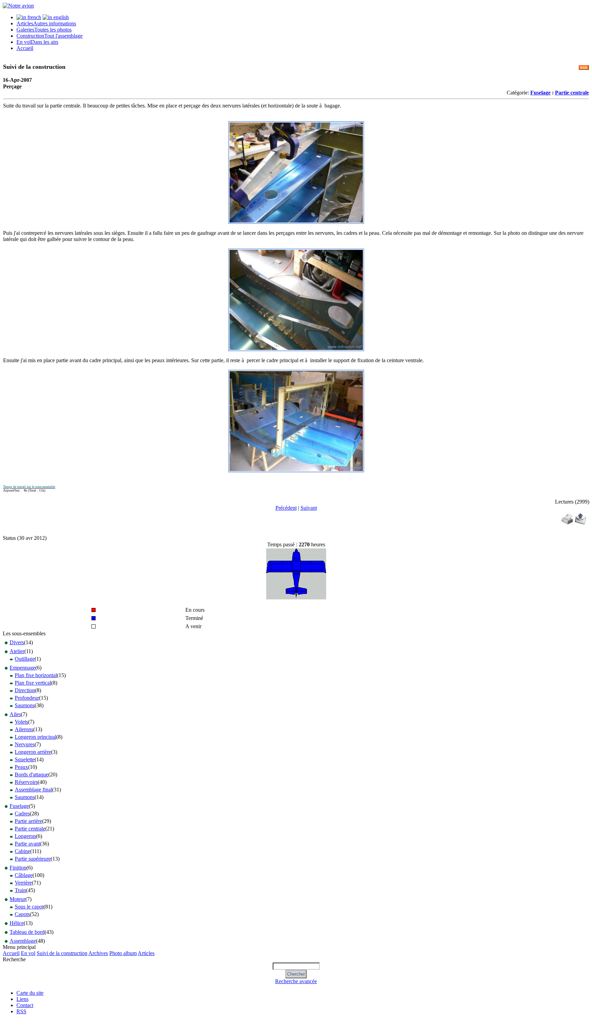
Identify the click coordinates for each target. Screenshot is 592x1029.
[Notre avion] (18, 6)
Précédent (286, 508)
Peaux (21, 767)
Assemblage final (33, 789)
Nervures (25, 744)
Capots (22, 914)
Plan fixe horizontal (36, 675)
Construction (49, 36)
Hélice (17, 923)
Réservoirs (26, 782)
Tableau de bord (27, 932)
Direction (25, 690)
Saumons (25, 705)
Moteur (17, 899)
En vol (37, 42)
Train (20, 890)
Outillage (25, 659)
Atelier (17, 651)
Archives (98, 953)
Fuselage (540, 93)
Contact (24, 1005)
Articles (46, 23)
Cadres (22, 813)
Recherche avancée (296, 981)
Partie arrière (28, 821)
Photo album (123, 953)
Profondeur (27, 698)
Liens (22, 999)
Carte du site (30, 993)
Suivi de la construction (62, 953)
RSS (21, 1011)
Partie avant (27, 844)
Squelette (25, 759)
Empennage (22, 668)
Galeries (44, 30)
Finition (18, 868)
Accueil (24, 48)
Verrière (23, 883)
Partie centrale (572, 93)
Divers (17, 642)
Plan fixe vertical (33, 683)
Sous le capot (29, 907)
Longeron (25, 836)
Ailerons (24, 729)
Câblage (24, 875)
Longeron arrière (33, 752)
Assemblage (23, 941)
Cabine (22, 851)
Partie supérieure (33, 859)
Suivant (308, 508)
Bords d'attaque (31, 774)
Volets (21, 722)
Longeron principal (35, 737)
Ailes (15, 714)
